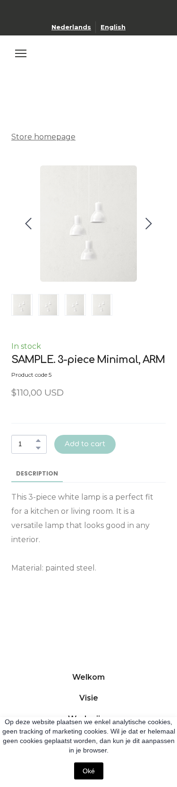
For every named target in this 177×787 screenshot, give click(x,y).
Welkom (88, 677)
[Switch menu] (20, 53)
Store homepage (43, 136)
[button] (38, 440)
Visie (88, 697)
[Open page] (88, 61)
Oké (89, 771)
